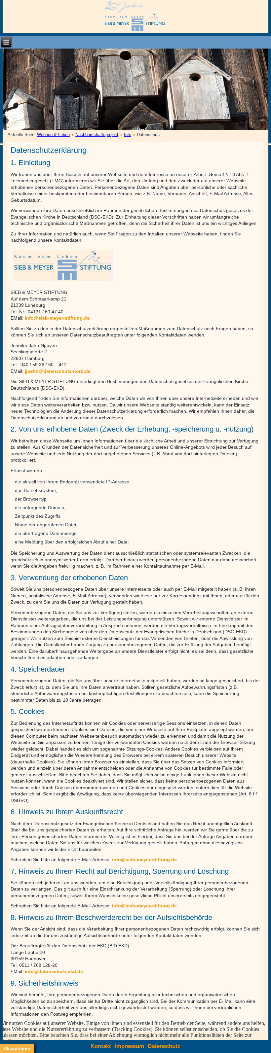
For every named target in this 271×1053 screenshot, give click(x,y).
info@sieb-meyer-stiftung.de (57, 318)
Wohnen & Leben (53, 134)
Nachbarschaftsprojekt (96, 134)
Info (127, 134)
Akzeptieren (17, 1048)
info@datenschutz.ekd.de (54, 971)
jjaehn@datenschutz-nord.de (58, 371)
